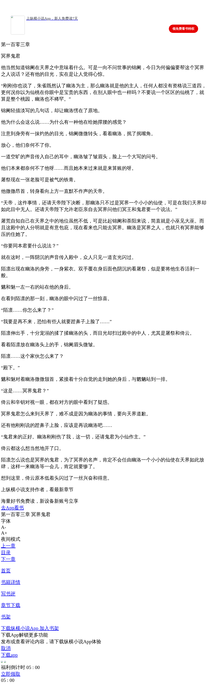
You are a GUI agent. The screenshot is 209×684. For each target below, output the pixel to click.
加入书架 (49, 628)
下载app (9, 655)
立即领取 (10, 674)
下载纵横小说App (20, 628)
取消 (6, 648)
